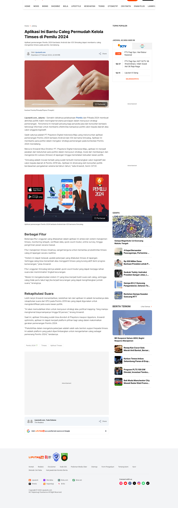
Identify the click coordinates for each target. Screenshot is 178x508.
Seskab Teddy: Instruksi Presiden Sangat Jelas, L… (136, 273)
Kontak (31, 467)
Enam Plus (139, 6)
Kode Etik (63, 467)
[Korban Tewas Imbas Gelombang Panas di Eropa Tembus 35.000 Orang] (118, 360)
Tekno (101, 6)
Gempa (116, 213)
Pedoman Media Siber (79, 467)
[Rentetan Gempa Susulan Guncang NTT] (118, 295)
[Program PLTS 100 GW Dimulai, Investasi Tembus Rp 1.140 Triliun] (118, 371)
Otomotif (113, 6)
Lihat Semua (145, 306)
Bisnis (45, 6)
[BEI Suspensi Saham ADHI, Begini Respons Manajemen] (132, 322)
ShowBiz (55, 6)
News (36, 6)
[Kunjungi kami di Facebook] (129, 483)
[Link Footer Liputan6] (40, 457)
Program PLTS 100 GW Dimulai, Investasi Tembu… (136, 370)
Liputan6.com (40, 52)
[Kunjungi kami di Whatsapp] (143, 483)
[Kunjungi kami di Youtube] (125, 483)
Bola (65, 6)
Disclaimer (52, 467)
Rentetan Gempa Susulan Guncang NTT (136, 295)
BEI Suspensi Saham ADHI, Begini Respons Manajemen (129, 339)
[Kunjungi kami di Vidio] (121, 483)
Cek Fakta (126, 6)
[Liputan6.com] (28, 53)
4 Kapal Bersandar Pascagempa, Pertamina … (136, 251)
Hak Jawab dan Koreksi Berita (57, 470)
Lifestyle (76, 6)
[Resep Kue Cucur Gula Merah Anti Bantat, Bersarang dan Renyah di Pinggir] (118, 349)
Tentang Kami (123, 467)
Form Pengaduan (108, 467)
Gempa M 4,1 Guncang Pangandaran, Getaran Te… (137, 284)
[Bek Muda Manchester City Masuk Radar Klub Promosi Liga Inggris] (118, 382)
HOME (27, 6)
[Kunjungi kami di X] (134, 483)
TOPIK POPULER (120, 26)
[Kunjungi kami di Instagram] (138, 483)
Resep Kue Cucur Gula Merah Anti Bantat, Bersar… (137, 349)
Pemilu (79, 117)
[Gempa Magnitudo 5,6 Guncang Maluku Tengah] (132, 227)
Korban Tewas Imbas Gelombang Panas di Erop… (137, 359)
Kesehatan (89, 6)
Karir (134, 467)
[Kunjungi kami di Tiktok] (147, 483)
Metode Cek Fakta (35, 470)
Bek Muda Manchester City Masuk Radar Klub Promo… (137, 381)
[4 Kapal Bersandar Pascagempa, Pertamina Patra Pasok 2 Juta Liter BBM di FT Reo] (118, 252)
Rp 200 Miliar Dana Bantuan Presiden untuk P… (137, 262)
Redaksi (41, 467)
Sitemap (94, 467)
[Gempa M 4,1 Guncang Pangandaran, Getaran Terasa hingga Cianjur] (118, 284)
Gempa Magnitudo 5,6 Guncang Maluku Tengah (128, 242)
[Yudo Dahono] (31, 421)
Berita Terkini (122, 306)
